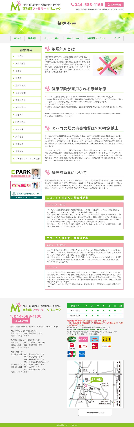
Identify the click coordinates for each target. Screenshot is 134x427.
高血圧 (18, 71)
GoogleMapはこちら (96, 412)
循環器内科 (20, 107)
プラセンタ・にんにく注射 (27, 158)
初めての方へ (73, 38)
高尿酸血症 (20, 93)
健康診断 (19, 144)
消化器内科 (20, 100)
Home (17, 38)
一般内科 (19, 56)
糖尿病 (18, 78)
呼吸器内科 (20, 122)
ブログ (116, 38)
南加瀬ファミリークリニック (67, 425)
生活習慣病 (20, 64)
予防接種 (19, 151)
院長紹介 (32, 38)
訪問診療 (19, 137)
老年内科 (19, 115)
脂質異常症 (20, 85)
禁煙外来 (19, 129)
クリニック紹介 (51, 38)
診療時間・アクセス (96, 38)
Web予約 (115, 4)
